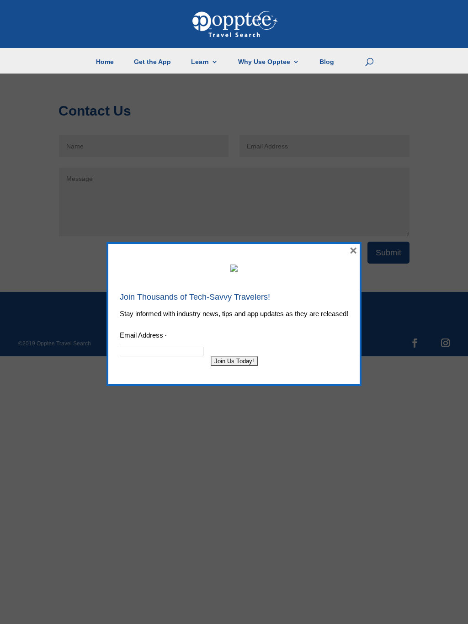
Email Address (143, 335)
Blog (326, 61)
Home (105, 61)
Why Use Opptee (264, 61)
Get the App (152, 61)
